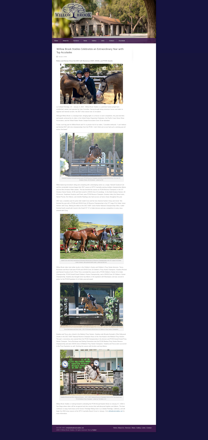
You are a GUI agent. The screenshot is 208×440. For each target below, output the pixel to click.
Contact (111, 41)
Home (56, 41)
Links (102, 41)
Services (76, 41)
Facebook (122, 41)
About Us (66, 41)
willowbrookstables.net (115, 411)
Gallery (94, 41)
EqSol (94, 430)
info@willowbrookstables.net (75, 428)
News (85, 41)
